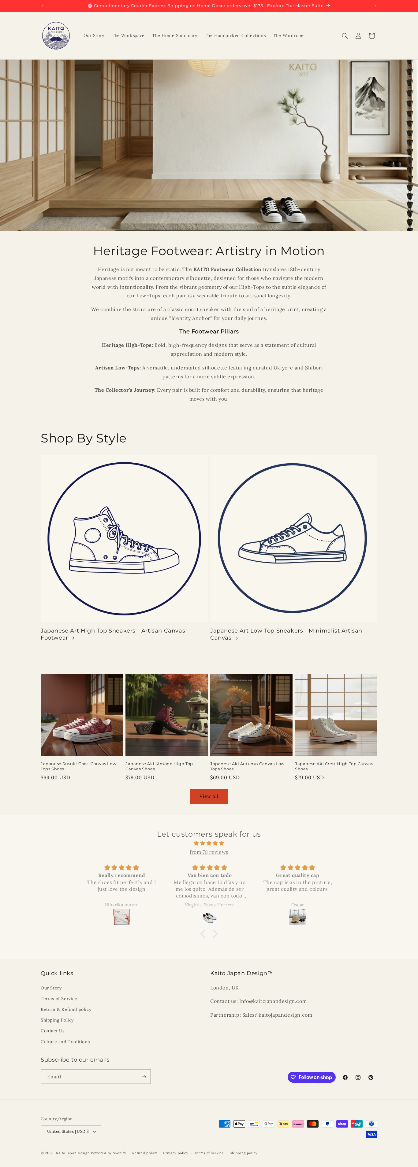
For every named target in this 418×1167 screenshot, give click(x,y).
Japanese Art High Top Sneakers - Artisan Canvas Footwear (113, 634)
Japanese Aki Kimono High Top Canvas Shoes (159, 766)
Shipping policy (244, 1153)
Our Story (51, 988)
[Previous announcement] (43, 6)
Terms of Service (59, 998)
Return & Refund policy (66, 1009)
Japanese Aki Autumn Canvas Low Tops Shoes (247, 766)
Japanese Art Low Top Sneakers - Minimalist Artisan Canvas (286, 634)
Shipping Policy (57, 1020)
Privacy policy (175, 1153)
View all (209, 796)
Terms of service (209, 1153)
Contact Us (53, 1030)
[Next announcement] (375, 6)
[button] (345, 35)
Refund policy (144, 1153)
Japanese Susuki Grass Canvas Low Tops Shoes (78, 766)
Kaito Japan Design (73, 1153)
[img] (209, 843)
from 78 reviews (209, 852)
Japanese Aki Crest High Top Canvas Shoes (334, 766)
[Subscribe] (144, 1077)
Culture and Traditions (65, 1041)
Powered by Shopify (108, 1153)
